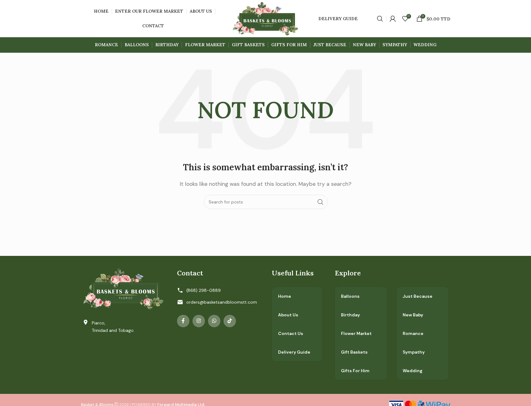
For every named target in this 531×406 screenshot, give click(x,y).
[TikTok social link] (229, 321)
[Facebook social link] (183, 321)
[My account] (393, 18)
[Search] (380, 18)
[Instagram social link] (198, 321)
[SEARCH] (320, 202)
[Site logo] (265, 18)
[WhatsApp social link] (214, 321)
